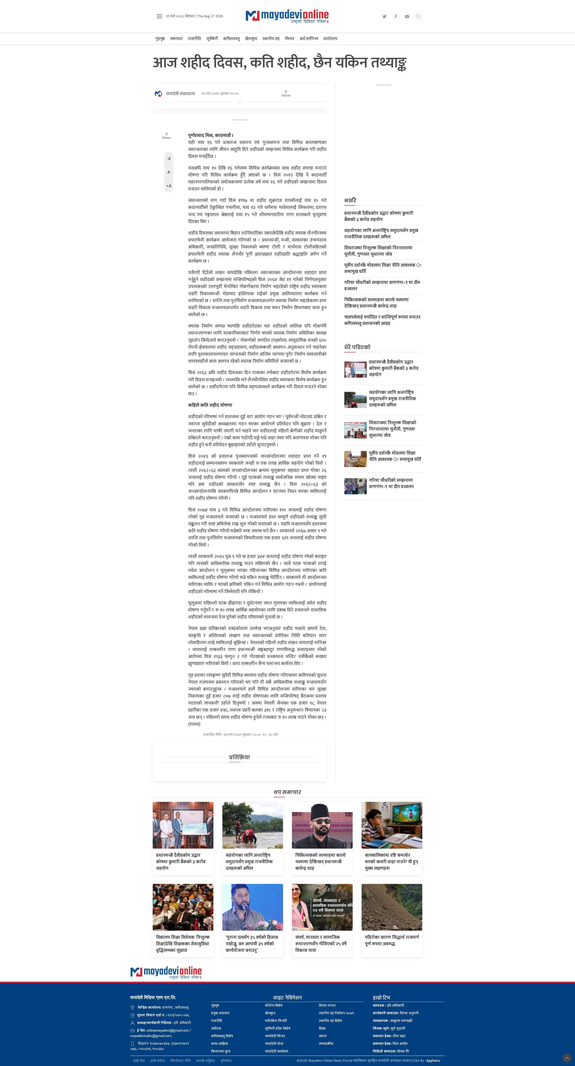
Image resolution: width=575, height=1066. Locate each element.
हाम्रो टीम (139, 1061)
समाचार (176, 38)
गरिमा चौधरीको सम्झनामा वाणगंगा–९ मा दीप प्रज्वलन (382, 285)
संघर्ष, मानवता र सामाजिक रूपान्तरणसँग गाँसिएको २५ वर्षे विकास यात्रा (321, 944)
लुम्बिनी (212, 38)
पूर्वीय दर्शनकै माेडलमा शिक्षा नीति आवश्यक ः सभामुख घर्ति (382, 268)
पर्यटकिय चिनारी (276, 1021)
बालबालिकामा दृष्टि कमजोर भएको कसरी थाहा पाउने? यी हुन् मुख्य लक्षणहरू (391, 862)
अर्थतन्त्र (216, 1029)
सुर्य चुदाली (389, 1029)
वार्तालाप (330, 38)
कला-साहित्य (219, 1044)
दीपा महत (389, 1036)
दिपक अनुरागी (396, 1013)
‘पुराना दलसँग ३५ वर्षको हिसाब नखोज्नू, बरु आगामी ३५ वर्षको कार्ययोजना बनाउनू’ (252, 944)
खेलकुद (251, 38)
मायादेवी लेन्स (274, 1044)
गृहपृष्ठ (160, 38)
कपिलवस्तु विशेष (222, 1036)
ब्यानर (323, 1036)
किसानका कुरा (220, 1051)
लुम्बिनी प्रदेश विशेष (277, 1029)
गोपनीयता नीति (180, 1061)
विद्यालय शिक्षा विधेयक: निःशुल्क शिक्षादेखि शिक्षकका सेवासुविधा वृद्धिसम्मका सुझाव (183, 944)
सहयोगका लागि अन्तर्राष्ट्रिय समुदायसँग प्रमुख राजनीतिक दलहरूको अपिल (381, 233)
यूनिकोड (226, 1061)
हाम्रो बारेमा (157, 1061)
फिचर (289, 38)
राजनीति (194, 38)
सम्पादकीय (326, 1044)
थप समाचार (287, 792)
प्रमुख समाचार (220, 1013)
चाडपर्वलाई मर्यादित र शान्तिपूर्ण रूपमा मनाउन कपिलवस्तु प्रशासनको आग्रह (382, 320)
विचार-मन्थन (327, 1006)
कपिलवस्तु (231, 38)
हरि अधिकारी (388, 1006)
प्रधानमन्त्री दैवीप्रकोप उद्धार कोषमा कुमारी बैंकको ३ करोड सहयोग (378, 216)
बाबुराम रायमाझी (392, 1021)
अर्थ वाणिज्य (309, 38)
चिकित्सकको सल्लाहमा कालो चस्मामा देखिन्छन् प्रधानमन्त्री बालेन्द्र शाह (376, 303)
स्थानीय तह (271, 38)
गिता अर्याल (390, 1044)
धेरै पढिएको (357, 347)
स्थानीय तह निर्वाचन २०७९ (336, 1013)
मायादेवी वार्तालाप (276, 1051)
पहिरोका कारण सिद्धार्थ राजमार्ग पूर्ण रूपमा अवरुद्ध (392, 941)
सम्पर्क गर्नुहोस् (205, 1061)
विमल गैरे (391, 1051)
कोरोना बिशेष (274, 1006)
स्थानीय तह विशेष (330, 1021)
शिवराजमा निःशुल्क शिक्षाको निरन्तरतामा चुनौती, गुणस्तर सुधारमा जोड (378, 251)
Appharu (433, 1061)
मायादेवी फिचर (275, 1036)
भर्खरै (350, 200)
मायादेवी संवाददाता (180, 94)
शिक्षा (322, 1029)
